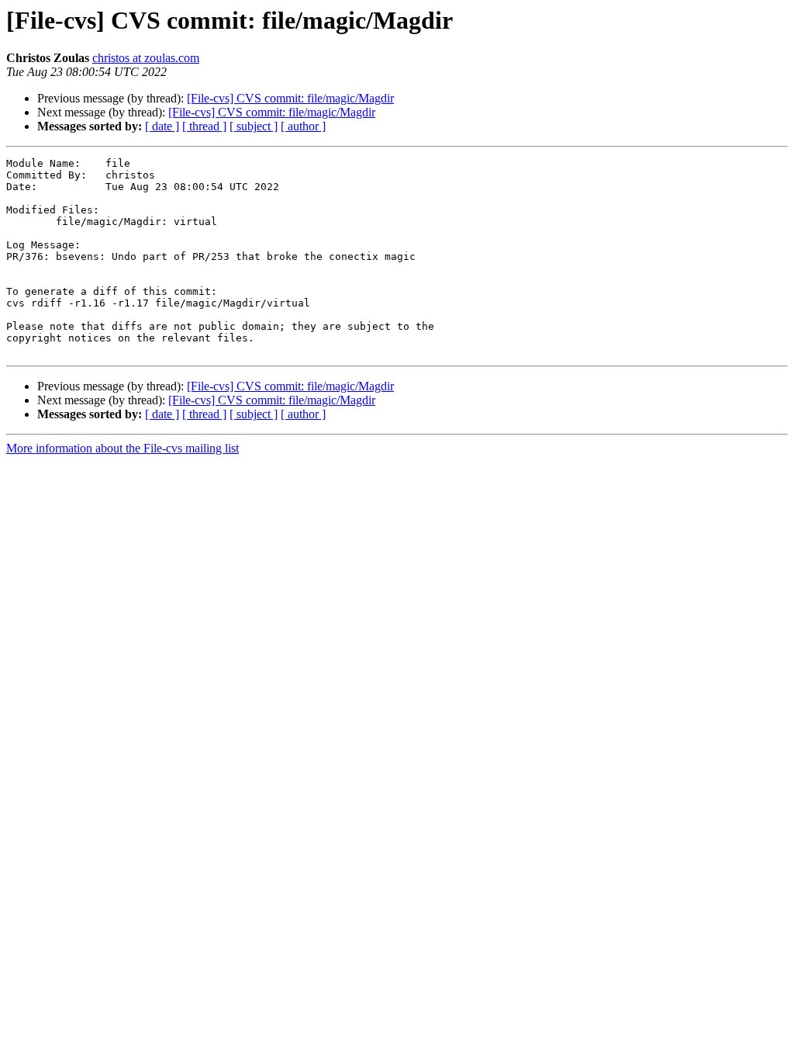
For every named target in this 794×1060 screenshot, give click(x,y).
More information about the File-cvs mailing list (122, 448)
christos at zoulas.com (145, 57)
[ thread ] (204, 126)
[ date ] (162, 126)
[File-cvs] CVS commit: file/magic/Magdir (290, 98)
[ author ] (303, 126)
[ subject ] (254, 126)
